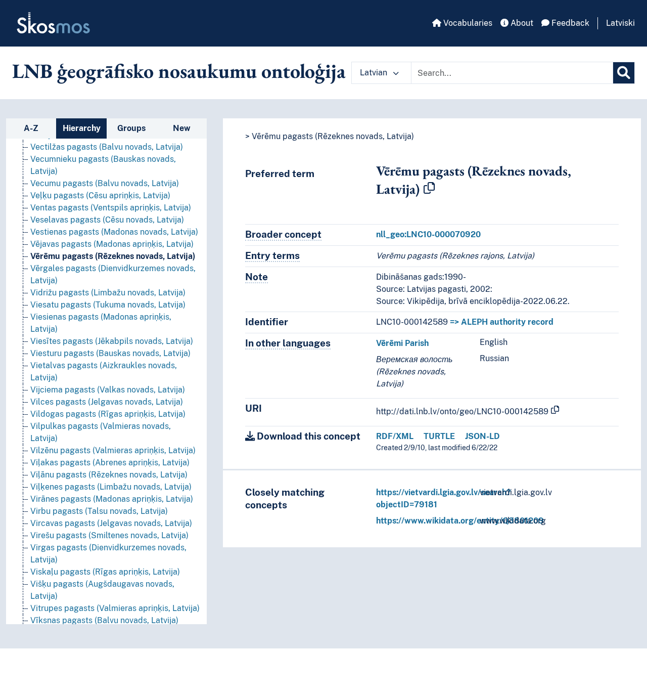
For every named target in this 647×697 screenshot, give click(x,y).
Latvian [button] (374, 72)
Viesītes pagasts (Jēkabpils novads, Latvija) (111, 341)
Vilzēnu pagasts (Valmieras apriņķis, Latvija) (113, 450)
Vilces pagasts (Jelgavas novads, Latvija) (106, 402)
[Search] (624, 73)
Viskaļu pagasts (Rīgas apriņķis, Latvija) (105, 572)
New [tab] (182, 128)
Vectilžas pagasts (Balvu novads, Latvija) (106, 147)
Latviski (620, 23)
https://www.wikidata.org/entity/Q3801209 (460, 521)
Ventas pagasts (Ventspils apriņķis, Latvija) (110, 207)
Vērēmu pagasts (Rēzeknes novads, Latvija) (112, 256)
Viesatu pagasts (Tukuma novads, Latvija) (108, 305)
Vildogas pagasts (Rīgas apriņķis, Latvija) (108, 414)
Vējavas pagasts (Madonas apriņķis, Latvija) (112, 244)
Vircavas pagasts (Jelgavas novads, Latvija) (111, 523)
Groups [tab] (131, 128)
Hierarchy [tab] (82, 128)
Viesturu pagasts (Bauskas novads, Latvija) (110, 353)
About (521, 23)
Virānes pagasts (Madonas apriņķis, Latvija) (111, 499)
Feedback (569, 23)
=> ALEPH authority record (501, 322)
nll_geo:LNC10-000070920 (428, 234)
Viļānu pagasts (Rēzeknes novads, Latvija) (109, 475)
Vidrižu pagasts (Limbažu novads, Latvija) (108, 292)
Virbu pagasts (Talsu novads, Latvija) (99, 511)
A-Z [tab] (31, 128)
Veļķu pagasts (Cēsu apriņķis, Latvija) (100, 195)
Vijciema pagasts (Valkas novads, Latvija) (107, 390)
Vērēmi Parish (402, 343)
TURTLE (439, 436)
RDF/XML (394, 436)
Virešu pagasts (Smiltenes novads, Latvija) (109, 535)
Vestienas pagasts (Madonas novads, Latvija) (114, 232)
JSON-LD (482, 436)
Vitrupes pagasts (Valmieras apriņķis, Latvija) (115, 608)
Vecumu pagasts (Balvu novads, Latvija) (104, 183)
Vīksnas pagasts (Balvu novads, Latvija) (104, 620)
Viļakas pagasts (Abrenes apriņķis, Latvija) (110, 462)
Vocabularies (466, 23)
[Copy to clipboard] (429, 189)
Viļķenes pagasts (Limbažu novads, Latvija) (111, 487)
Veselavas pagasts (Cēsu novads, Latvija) (107, 220)
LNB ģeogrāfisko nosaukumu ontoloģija (179, 71)
